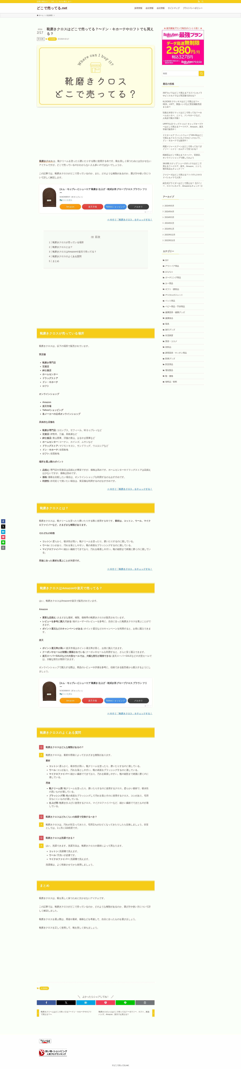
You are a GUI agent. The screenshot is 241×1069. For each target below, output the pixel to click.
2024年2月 (169, 223)
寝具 (167, 324)
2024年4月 (169, 211)
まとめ (55, 261)
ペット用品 (170, 301)
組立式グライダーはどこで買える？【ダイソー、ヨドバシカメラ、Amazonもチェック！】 (183, 184)
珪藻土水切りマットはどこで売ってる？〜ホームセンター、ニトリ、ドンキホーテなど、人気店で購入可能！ (182, 115)
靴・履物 (169, 376)
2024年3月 (169, 217)
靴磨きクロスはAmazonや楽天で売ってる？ (74, 251)
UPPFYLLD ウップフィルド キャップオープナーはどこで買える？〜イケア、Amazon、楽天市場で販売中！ (183, 126)
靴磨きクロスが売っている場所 (68, 242)
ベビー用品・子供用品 (175, 306)
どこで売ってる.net (52, 8)
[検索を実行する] (201, 73)
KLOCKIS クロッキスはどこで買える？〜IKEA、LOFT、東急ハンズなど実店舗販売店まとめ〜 (182, 104)
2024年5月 (169, 206)
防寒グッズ (170, 358)
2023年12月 (170, 235)
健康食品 (169, 318)
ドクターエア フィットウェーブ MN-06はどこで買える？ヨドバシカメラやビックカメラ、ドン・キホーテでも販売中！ (183, 138)
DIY (166, 260)
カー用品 (169, 283)
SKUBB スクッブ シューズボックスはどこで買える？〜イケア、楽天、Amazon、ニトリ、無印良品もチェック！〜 (183, 166)
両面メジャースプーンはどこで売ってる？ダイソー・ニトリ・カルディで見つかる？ (182, 147)
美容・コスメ (171, 341)
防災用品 (169, 364)
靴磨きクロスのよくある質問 (66, 256)
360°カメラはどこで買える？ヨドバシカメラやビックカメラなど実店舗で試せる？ (182, 94)
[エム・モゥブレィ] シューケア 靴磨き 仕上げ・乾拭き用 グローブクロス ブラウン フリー (103, 191)
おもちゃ (169, 272)
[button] (46, 1002)
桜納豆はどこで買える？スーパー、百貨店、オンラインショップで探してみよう (182, 156)
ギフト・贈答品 (172, 289)
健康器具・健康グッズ (175, 312)
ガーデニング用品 (173, 277)
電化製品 (169, 370)
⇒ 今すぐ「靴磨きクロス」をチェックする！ (129, 219)
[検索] (202, 1)
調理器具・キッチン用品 (176, 353)
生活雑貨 (52, 39)
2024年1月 (169, 229)
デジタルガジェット (174, 295)
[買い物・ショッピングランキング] (53, 1055)
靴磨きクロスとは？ (62, 247)
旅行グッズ (170, 330)
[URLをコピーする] (145, 1002)
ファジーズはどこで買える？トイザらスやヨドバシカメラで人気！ (182, 176)
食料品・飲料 (171, 382)
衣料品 (168, 347)
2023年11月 (170, 240)
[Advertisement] (96, 130)
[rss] (199, 1)
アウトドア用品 (172, 266)
